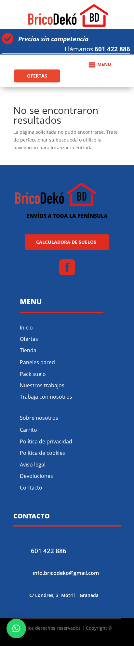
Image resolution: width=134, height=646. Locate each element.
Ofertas (29, 338)
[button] (16, 628)
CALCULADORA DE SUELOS (66, 242)
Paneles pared (37, 362)
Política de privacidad (46, 441)
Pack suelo (33, 374)
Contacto (31, 487)
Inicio (26, 327)
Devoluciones (36, 475)
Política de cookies (42, 452)
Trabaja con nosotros (46, 396)
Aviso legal (33, 464)
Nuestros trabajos (42, 385)
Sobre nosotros (39, 417)
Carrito (28, 429)
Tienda (28, 350)
